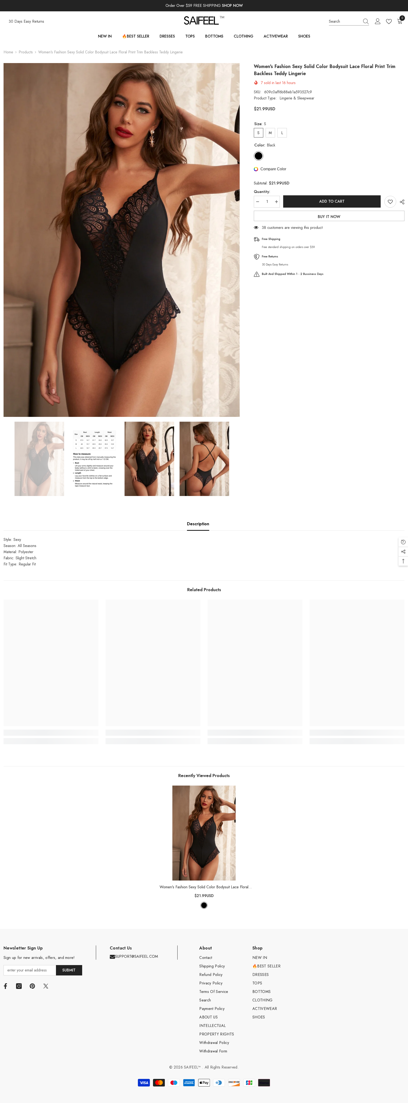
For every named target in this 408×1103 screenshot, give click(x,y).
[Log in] (378, 21)
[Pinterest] (32, 986)
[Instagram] (19, 986)
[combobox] (344, 21)
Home (8, 52)
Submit (69, 970)
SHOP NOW (232, 5)
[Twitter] (46, 986)
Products (26, 52)
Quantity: (262, 191)
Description (198, 524)
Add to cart (332, 201)
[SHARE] (400, 202)
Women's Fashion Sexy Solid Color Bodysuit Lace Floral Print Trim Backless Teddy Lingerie (204, 887)
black (204, 905)
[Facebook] (5, 986)
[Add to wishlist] (390, 202)
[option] (122, 240)
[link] (51, 733)
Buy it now (329, 216)
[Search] (349, 22)
